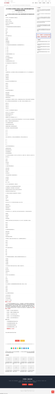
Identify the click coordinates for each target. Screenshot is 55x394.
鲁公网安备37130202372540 (4, 393)
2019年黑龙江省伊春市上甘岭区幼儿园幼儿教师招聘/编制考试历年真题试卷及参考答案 (12, 352)
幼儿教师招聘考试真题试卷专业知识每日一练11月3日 (8, 363)
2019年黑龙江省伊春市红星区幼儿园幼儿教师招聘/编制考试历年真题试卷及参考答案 (27, 352)
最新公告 (36, 2)
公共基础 (47, 2)
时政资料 (40, 2)
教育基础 (44, 2)
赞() (17, 340)
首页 (33, 2)
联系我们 (30, 384)
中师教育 (7, 3)
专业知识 (10, 5)
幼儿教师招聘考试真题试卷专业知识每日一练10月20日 (23, 363)
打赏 (22, 340)
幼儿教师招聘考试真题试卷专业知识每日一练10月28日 (16, 363)
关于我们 (24, 384)
